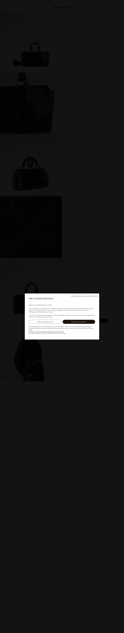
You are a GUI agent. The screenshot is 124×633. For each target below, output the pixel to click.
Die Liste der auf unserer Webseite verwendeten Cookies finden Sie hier (46, 331)
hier (64, 333)
